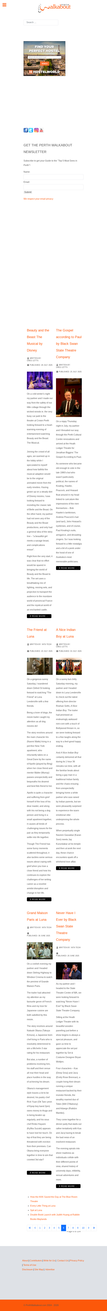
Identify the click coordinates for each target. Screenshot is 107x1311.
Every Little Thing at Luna (42, 1206)
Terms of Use (29, 1265)
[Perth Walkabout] (53, 8)
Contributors (36, 1260)
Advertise (50, 1269)
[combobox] (41, 22)
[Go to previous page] (35, 1228)
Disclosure (27, 1269)
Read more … (40, 616)
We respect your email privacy (38, 199)
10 (83, 1228)
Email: (27, 182)
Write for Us (49, 1260)
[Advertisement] (41, 101)
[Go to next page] (88, 1228)
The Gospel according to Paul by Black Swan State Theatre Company (69, 343)
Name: (27, 172)
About (25, 1260)
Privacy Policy (77, 1260)
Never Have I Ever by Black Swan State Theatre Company (66, 926)
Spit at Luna (36, 1210)
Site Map (38, 1269)
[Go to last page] (94, 1228)
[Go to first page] (30, 1228)
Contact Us (62, 1260)
